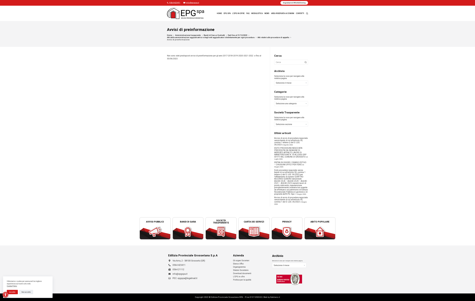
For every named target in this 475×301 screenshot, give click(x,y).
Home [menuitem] (219, 13)
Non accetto (26, 292)
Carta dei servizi (254, 221)
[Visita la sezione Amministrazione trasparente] (221, 231)
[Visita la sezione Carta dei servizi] (254, 231)
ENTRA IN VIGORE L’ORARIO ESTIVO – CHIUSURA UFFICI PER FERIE (290, 163)
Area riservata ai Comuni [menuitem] (282, 13)
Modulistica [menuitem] (257, 13)
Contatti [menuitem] (300, 13)
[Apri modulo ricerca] (307, 13)
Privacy (287, 221)
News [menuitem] (266, 13)
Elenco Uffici (238, 264)
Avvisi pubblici (155, 221)
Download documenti (242, 273)
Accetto (12, 292)
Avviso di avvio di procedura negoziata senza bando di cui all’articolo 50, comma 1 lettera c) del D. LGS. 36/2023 (291, 141)
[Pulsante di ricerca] (305, 62)
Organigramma (239, 267)
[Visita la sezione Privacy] (287, 231)
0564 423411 (174, 3)
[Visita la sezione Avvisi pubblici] (155, 231)
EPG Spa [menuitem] (227, 13)
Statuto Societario (241, 270)
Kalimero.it (275, 297)
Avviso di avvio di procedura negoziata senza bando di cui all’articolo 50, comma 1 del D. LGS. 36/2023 (291, 199)
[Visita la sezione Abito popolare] (320, 231)
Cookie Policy (12, 286)
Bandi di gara (188, 221)
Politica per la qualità (242, 280)
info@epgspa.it (192, 3)
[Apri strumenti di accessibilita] (5, 295)
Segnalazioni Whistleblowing (294, 3)
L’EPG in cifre (239, 276)
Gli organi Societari (241, 260)
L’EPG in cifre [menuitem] (238, 13)
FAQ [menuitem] (248, 13)
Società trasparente (221, 221)
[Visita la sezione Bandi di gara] (188, 231)
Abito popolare (320, 221)
